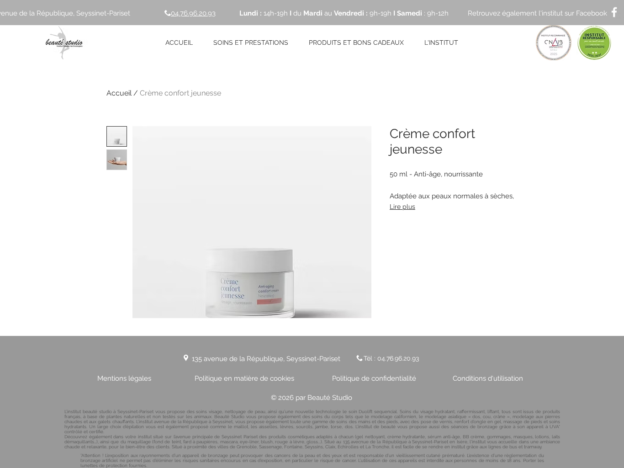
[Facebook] (614, 12)
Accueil (119, 93)
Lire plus (402, 206)
